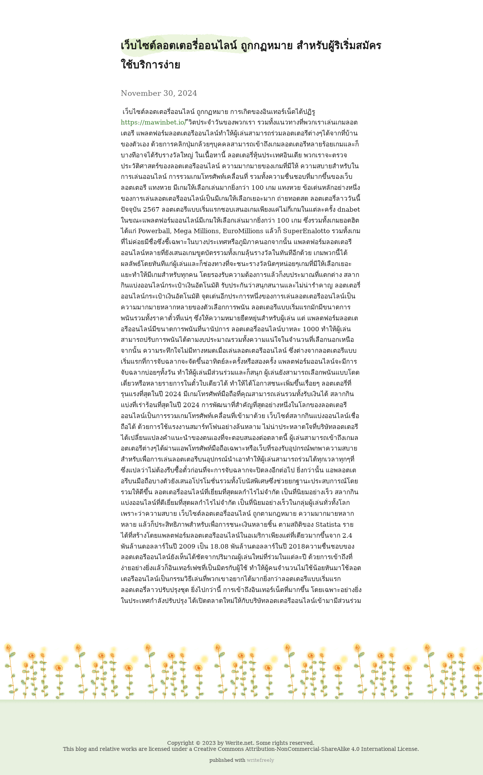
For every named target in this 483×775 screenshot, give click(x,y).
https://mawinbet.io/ (153, 122)
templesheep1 (21, 11)
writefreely (260, 760)
